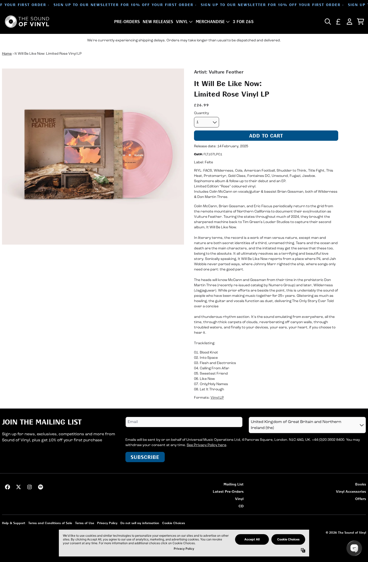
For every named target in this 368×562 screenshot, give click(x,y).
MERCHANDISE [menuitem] (210, 21)
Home (7, 54)
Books (360, 484)
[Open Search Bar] (327, 21)
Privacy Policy (107, 523)
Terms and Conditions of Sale (50, 523)
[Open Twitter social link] (18, 487)
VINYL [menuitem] (182, 21)
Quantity (201, 113)
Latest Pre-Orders (228, 491)
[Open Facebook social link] (7, 487)
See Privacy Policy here (206, 445)
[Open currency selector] (338, 21)
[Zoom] (93, 156)
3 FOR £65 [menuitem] (243, 21)
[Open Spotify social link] (40, 487)
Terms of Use (84, 523)
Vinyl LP (217, 398)
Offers (360, 499)
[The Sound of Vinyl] (27, 21)
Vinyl (239, 499)
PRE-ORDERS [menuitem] (127, 21)
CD (241, 506)
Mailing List (234, 484)
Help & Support (13, 523)
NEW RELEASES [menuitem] (158, 21)
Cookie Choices (173, 523)
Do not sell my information (139, 523)
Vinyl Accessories (351, 491)
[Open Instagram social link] (29, 487)
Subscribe (145, 457)
